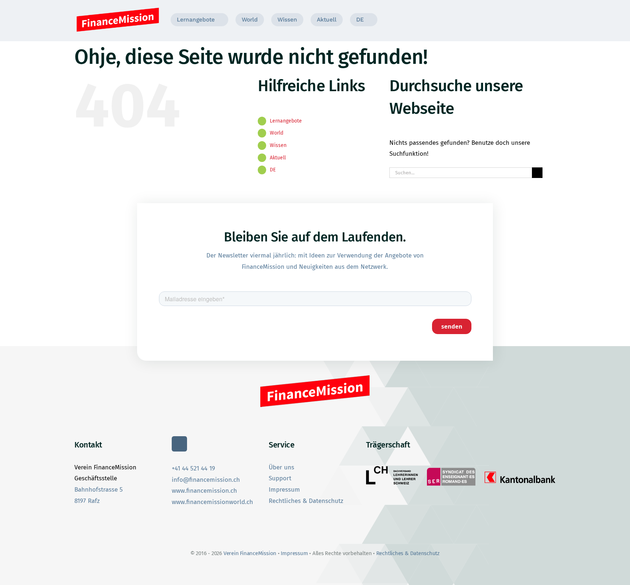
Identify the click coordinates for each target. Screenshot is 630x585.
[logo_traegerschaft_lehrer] (392, 469)
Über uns (281, 467)
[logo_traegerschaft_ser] (451, 468)
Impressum (284, 489)
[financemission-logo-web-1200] (117, 8)
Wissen (278, 145)
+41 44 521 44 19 (193, 468)
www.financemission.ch (204, 491)
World (276, 133)
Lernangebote (286, 121)
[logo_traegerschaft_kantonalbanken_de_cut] (520, 471)
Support (280, 478)
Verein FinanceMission (250, 553)
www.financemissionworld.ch (212, 502)
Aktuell (278, 158)
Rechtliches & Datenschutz (306, 501)
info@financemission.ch (206, 480)
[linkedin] (179, 444)
